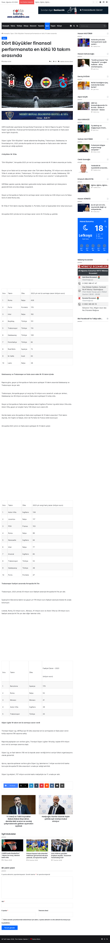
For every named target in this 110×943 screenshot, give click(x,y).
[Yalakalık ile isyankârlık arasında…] (83, 169)
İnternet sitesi (43, 910)
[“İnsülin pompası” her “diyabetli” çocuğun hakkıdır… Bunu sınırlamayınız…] (83, 63)
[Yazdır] (62, 785)
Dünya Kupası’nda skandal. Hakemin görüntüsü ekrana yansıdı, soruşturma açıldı (37, 855)
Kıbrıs (13, 26)
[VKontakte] (52, 785)
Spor (47, 26)
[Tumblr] (36, 785)
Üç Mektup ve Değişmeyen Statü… (99, 127)
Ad (3, 901)
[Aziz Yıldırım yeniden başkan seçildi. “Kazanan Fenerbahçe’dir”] (62, 845)
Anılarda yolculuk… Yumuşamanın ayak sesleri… (98, 42)
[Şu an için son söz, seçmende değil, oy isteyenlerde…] (83, 208)
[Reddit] (47, 785)
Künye (59, 26)
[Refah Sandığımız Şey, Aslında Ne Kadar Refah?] (83, 86)
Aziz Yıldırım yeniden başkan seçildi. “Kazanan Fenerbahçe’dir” (61, 855)
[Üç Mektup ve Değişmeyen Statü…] (83, 129)
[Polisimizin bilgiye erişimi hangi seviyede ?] (83, 148)
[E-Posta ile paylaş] (57, 785)
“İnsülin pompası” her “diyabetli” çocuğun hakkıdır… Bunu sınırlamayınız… (99, 63)
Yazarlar (41, 26)
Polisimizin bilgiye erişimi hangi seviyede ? (98, 147)
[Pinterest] (41, 785)
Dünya (26, 26)
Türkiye (19, 26)
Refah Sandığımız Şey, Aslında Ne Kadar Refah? (99, 85)
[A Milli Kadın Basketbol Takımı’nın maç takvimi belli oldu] (12, 845)
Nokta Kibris (36, 939)
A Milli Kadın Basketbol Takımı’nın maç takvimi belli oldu (11, 855)
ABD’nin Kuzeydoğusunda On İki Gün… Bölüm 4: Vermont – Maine (99, 106)
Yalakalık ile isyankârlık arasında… (99, 167)
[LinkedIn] (31, 785)
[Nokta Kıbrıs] (18, 13)
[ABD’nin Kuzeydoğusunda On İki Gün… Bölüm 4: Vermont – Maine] (83, 106)
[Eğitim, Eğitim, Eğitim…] (83, 188)
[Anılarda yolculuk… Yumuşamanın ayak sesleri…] (83, 43)
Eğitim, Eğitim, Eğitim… (99, 185)
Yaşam (53, 26)
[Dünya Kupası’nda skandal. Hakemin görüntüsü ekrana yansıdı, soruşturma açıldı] (37, 845)
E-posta (5, 910)
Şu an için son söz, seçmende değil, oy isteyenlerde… (98, 207)
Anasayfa (5, 26)
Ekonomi (33, 26)
